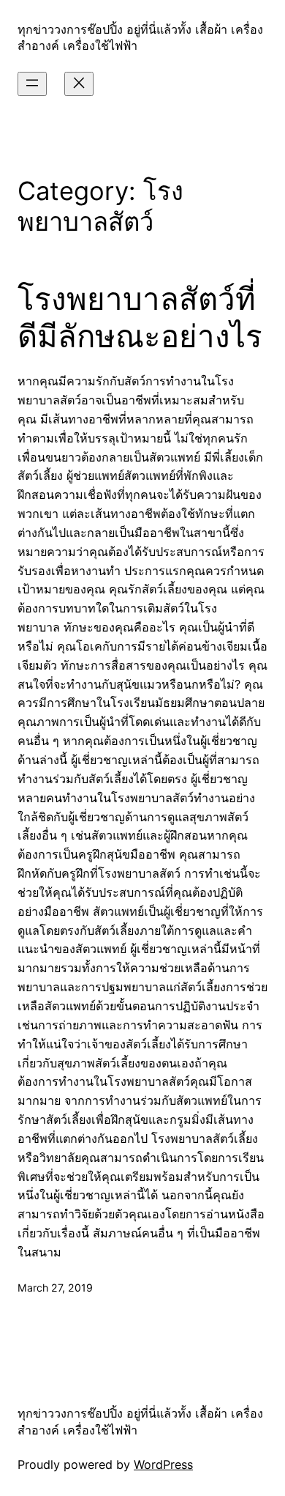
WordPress (163, 1464)
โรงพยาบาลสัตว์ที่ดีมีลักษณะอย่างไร (140, 317)
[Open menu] (32, 84)
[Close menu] (79, 84)
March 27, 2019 (55, 1287)
